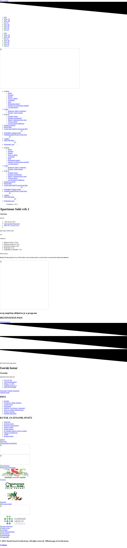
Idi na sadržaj (4, 1)
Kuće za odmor (13, 98)
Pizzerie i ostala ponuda (15, 113)
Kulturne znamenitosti (15, 118)
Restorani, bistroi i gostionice (17, 111)
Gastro (6, 109)
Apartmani (11, 100)
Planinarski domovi (14, 104)
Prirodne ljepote (13, 116)
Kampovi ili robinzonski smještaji (18, 105)
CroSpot (3, 545)
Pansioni (10, 95)
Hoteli (10, 93)
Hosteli (10, 97)
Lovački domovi (13, 107)
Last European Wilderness (16, 123)
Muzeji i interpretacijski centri (17, 120)
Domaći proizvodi (9, 125)
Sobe (9, 102)
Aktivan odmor (12, 122)
